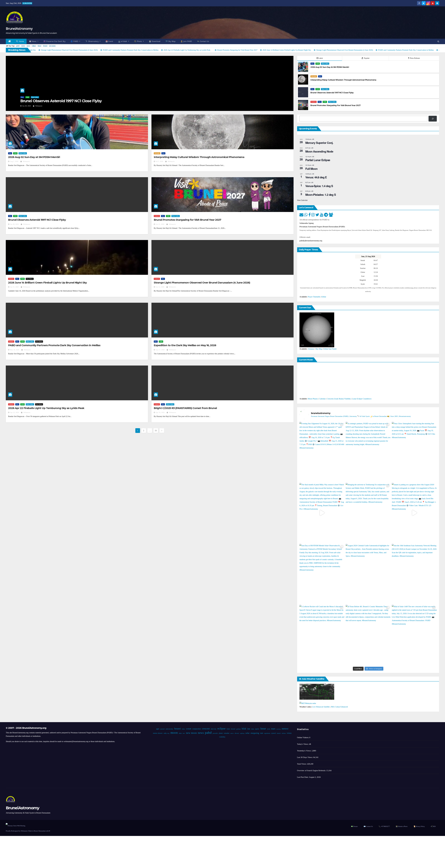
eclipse (34, 46)
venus (289, 733)
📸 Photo (138, 41)
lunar (39, 46)
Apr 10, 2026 (160, 412)
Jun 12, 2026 (160, 287)
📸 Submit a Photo (402, 826)
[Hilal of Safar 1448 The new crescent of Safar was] (414, 635)
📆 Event (109, 41)
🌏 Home (20, 41)
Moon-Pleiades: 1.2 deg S (320, 195)
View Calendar (302, 200)
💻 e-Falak (123, 41)
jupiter (257, 729)
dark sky (213, 729)
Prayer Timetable (314, 297)
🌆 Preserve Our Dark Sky (54, 41)
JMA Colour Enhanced (339, 707)
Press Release (414, 58)
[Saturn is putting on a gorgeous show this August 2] (414, 513)
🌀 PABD (75, 41)
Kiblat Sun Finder (330, 349)
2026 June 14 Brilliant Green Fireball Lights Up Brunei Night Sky (47, 282)
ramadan (226, 733)
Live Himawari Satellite (321, 707)
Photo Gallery (34, 97)
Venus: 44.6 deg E (316, 177)
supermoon (267, 733)
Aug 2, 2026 (14, 161)
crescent (206, 728)
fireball (233, 729)
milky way (166, 733)
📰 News (33, 41)
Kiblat (323, 297)
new (184, 733)
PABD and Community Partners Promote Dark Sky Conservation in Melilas (54, 345)
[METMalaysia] (307, 703)
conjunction (196, 729)
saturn (232, 733)
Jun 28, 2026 (26, 106)
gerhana (238, 729)
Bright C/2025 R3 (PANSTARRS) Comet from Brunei (185, 408)
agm (157, 729)
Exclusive (313, 101)
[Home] (10, 41)
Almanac (311, 349)
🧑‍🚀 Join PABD (186, 41)
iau (248, 728)
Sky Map (319, 349)
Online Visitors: (303, 737)
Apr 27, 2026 (160, 350)
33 (156, 430)
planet (221, 733)
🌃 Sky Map (170, 41)
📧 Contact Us (368, 826)
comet (188, 728)
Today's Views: (303, 744)
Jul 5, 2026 (159, 161)
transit (279, 733)
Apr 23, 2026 (14, 412)
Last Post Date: (303, 777)
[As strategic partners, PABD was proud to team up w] (368, 452)
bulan (183, 729)
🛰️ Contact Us (203, 41)
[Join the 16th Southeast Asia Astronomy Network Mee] (414, 574)
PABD (27, 97)
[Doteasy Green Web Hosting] (15, 825)
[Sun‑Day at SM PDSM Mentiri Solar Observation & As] (321, 574)
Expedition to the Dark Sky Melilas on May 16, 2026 (185, 345)
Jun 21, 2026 (160, 224)
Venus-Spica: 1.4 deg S (319, 186)
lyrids (268, 729)
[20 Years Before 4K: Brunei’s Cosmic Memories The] (368, 635)
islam (252, 729)
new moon (52, 46)
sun (261, 733)
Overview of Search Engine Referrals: (311, 771)
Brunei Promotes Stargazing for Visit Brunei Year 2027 (187, 219)
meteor (285, 728)
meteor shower (157, 733)
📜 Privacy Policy (419, 826)
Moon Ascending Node (319, 151)
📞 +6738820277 (384, 826)
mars (273, 728)
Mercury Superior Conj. (319, 143)
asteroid (162, 729)
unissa (284, 733)
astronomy (169, 729)
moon (23, 46)
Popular (366, 58)
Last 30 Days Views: (305, 757)
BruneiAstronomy (19, 28)
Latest (320, 58)
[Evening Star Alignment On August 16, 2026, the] (321, 452)
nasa (180, 733)
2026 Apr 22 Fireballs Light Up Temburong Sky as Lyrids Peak (46, 408)
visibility (222, 737)
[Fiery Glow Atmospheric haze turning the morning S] (414, 452)
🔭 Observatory (92, 41)
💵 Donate (354, 826)
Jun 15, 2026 (14, 287)
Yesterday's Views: (304, 751)
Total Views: (302, 764)
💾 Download (154, 41)
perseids (215, 733)
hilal (244, 728)
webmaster (38, 106)
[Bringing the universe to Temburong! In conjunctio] (368, 513)
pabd (17, 46)
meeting (278, 729)
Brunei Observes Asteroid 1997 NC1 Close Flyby (61, 101)
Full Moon (311, 169)
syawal (273, 733)
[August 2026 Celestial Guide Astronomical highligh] (368, 574)
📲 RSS (433, 826)
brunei (45, 46)
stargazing (254, 733)
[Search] (433, 118)
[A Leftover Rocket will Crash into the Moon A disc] (321, 635)
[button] (438, 41)
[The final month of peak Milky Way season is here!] (321, 513)
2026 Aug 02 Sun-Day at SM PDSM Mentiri (34, 157)
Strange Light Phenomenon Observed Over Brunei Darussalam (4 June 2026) (202, 282)
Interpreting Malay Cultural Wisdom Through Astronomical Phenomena (199, 157)
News (22, 97)
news (28, 46)
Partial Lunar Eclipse (317, 160)
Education (313, 76)
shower (237, 733)
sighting (242, 733)
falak (228, 729)
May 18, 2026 (14, 350)
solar (247, 733)
